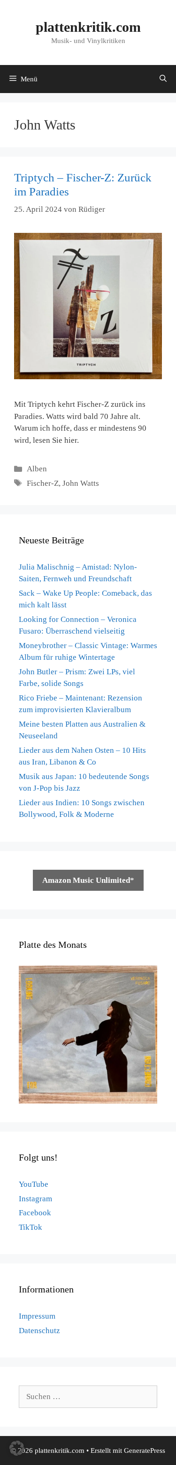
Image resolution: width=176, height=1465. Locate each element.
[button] (17, 1448)
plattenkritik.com (88, 27)
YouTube (33, 1184)
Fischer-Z (43, 483)
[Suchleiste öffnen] (163, 79)
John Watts (80, 483)
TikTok (30, 1227)
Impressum (37, 1316)
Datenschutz (39, 1330)
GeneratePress (144, 1450)
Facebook (35, 1212)
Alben (37, 468)
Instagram (35, 1198)
